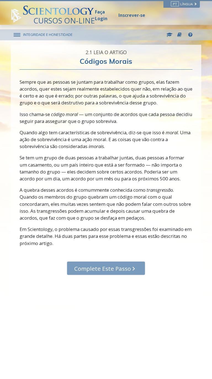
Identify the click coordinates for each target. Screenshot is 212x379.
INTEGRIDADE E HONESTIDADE (48, 34)
